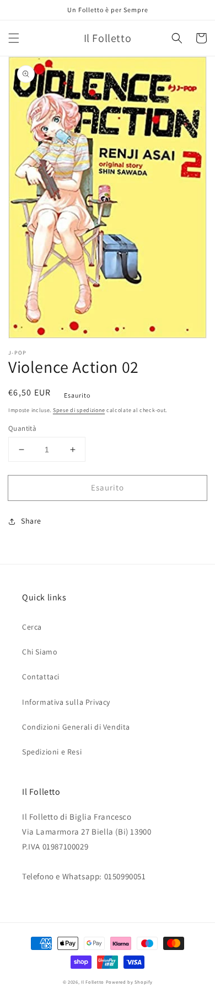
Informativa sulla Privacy (66, 702)
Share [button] (31, 521)
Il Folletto (92, 982)
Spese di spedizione (79, 410)
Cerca (32, 627)
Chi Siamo (39, 652)
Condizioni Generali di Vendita (76, 727)
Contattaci (41, 677)
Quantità (22, 428)
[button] (14, 38)
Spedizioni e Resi (52, 752)
